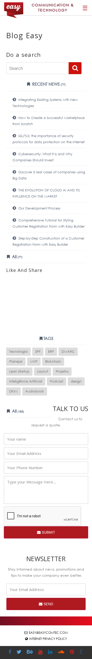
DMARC (68, 351)
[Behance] (30, 652)
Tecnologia (18, 351)
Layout (42, 371)
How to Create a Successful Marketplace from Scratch (49, 121)
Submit (48, 532)
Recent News (48, 84)
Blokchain (53, 361)
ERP (51, 351)
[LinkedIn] (51, 652)
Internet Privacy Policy (48, 639)
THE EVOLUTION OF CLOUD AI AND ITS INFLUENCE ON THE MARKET (46, 193)
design (76, 381)
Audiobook (34, 391)
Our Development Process (38, 208)
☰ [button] (85, 7)
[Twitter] (20, 652)
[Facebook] (10, 652)
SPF (37, 351)
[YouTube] (41, 652)
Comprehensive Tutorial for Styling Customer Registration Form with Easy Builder (49, 223)
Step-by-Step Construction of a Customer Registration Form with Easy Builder (48, 241)
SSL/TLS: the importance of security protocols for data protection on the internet (49, 139)
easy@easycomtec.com (48, 632)
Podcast (56, 381)
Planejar (15, 361)
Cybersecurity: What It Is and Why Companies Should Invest (42, 157)
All (16, 256)
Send (47, 604)
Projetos (62, 371)
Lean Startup (19, 371)
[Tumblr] (81, 652)
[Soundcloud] (62, 652)
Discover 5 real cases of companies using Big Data (49, 175)
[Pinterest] (72, 652)
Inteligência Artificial (25, 381)
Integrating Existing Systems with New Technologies (45, 103)
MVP (34, 361)
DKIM (13, 391)
